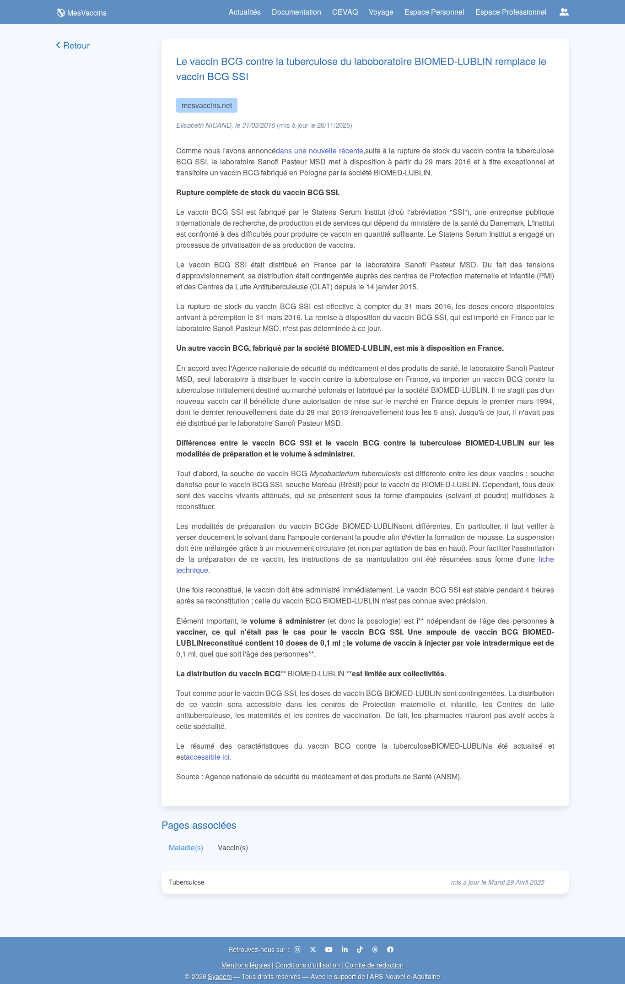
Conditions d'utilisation (307, 964)
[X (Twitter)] (314, 949)
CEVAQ (345, 11)
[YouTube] (330, 949)
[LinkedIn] (345, 949)
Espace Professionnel (511, 11)
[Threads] (375, 949)
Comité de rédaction (374, 964)
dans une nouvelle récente (319, 150)
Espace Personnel (434, 11)
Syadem (220, 976)
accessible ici (208, 756)
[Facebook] (390, 949)
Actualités (245, 11)
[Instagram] (298, 949)
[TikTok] (360, 949)
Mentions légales (245, 964)
